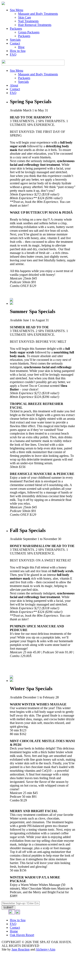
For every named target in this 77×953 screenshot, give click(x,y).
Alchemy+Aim (45, 949)
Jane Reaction (20, 949)
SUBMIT (8, 907)
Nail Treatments (28, 21)
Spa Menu (16, 10)
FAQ (13, 54)
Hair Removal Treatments (34, 25)
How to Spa (17, 51)
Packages (16, 28)
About (14, 85)
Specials (15, 39)
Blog (21, 47)
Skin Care (24, 17)
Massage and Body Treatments (38, 13)
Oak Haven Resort (22, 935)
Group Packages (28, 32)
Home (14, 931)
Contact (15, 43)
